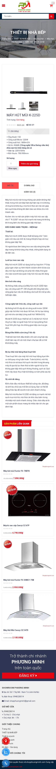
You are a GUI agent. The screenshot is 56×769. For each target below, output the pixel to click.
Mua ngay (12, 168)
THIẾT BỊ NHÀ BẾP (22, 39)
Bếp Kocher (39, 39)
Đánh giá (20, 125)
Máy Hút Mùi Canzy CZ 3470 (15, 630)
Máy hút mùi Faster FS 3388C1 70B (18, 580)
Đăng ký (27, 676)
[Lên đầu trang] (51, 761)
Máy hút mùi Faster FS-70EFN (16, 471)
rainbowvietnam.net (13, 767)
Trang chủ (6, 39)
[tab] (10, 185)
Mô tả (10, 185)
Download (29, 185)
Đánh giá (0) (29, 192)
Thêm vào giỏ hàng (29, 164)
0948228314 (9, 711)
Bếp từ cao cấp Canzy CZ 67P (16, 525)
